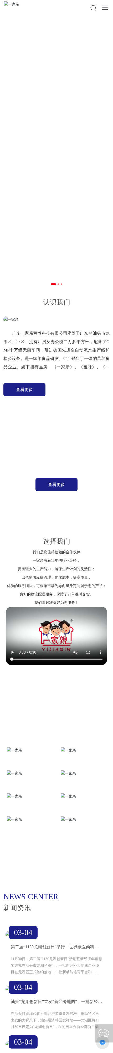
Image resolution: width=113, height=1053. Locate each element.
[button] (53, 284)
